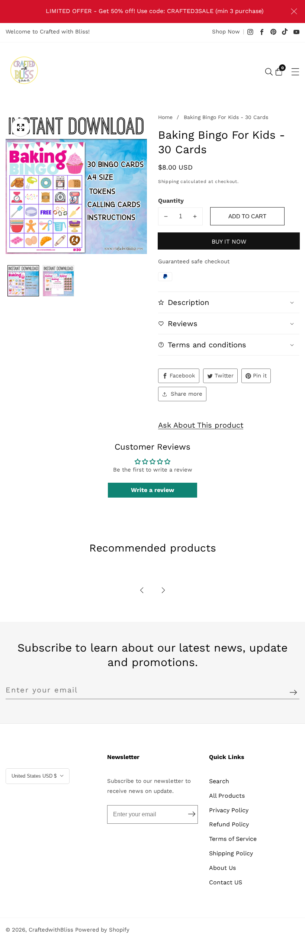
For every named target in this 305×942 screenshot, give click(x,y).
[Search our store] (269, 71)
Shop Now (226, 31)
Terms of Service (233, 838)
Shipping (168, 181)
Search (219, 781)
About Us (222, 867)
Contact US (225, 882)
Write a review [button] (152, 489)
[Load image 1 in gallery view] (23, 281)
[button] (141, 590)
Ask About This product (200, 425)
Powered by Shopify (102, 930)
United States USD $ (35, 776)
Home (165, 117)
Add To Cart (247, 216)
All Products (227, 795)
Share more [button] (186, 393)
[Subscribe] (293, 692)
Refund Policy (229, 824)
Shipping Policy (231, 853)
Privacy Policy (228, 810)
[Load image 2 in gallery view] (58, 281)
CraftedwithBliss (51, 930)
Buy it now (229, 241)
